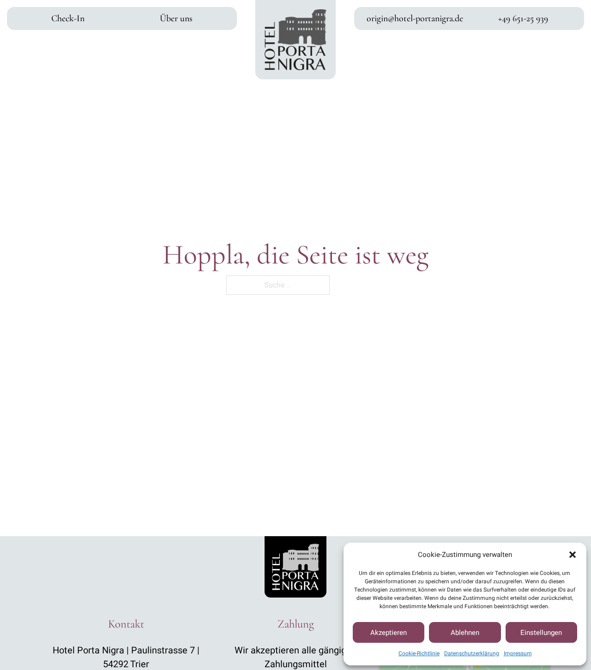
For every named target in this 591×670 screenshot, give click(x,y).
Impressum (518, 653)
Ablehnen (465, 633)
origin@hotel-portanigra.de (415, 18)
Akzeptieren (388, 633)
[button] (572, 554)
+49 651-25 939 (523, 18)
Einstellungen (541, 633)
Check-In (67, 18)
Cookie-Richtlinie (419, 653)
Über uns (176, 18)
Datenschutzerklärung (471, 653)
